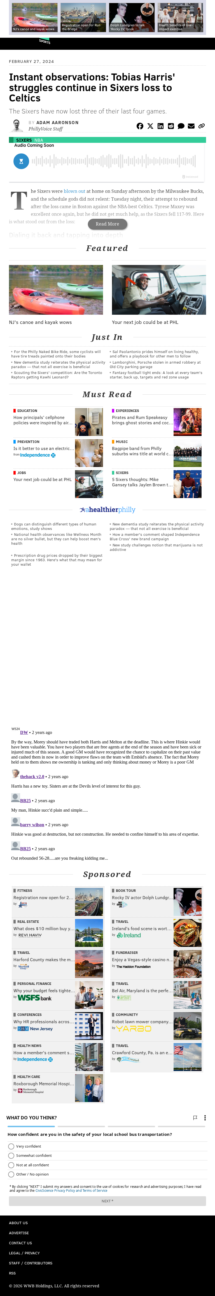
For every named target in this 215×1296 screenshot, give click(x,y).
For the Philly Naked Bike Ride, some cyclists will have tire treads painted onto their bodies (56, 354)
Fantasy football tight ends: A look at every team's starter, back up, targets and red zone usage (156, 375)
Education (27, 410)
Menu (206, 43)
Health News (29, 1045)
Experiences (127, 410)
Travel (122, 921)
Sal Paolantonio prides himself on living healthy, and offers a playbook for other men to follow (154, 354)
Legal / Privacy (24, 1252)
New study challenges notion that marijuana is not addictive (156, 547)
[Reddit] (170, 127)
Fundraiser (127, 952)
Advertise (19, 1232)
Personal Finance (34, 983)
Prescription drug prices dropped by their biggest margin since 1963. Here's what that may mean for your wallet (56, 560)
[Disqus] (107, 648)
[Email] (191, 127)
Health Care (28, 1076)
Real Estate (28, 921)
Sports (44, 41)
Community (127, 1014)
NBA (38, 140)
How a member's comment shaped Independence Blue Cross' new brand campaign (155, 536)
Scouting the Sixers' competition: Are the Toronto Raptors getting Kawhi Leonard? (56, 375)
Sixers (24, 140)
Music (122, 441)
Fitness (24, 890)
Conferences (29, 1014)
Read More (107, 224)
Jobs (21, 472)
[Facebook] (139, 127)
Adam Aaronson (57, 122)
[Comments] (181, 127)
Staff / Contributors (30, 1263)
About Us (18, 1222)
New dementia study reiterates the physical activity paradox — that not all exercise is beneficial (58, 364)
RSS (12, 1273)
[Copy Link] (201, 127)
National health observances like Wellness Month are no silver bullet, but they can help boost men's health (56, 539)
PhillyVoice (13, 43)
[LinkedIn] (160, 127)
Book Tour (126, 890)
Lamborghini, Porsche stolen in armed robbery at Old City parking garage (155, 364)
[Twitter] (150, 127)
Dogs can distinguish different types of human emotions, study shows (53, 526)
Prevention (28, 441)
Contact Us (20, 1242)
